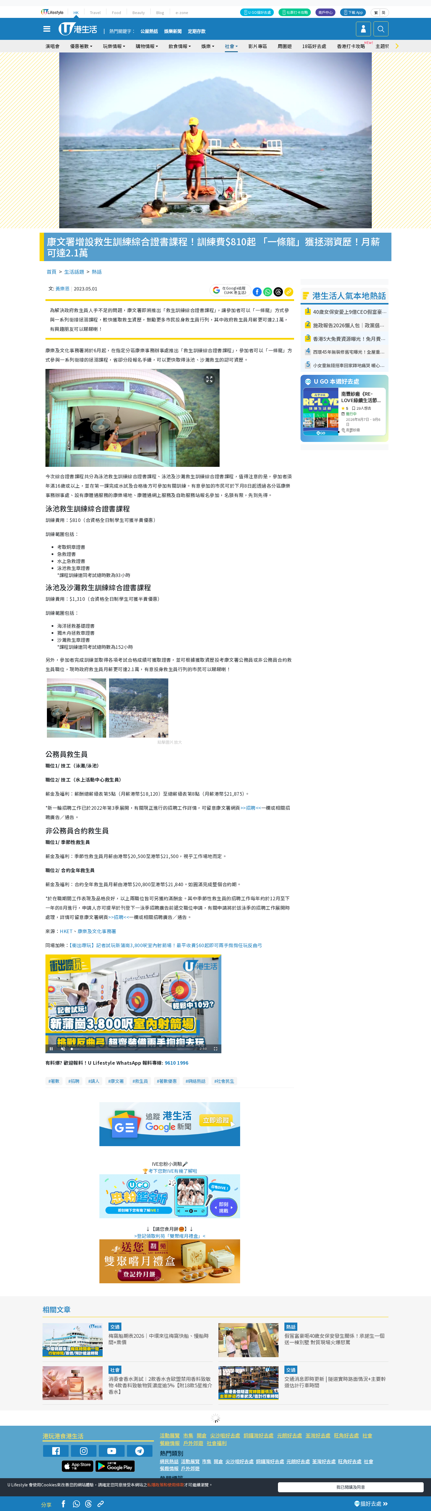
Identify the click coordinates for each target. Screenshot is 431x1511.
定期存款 (197, 31)
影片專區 (257, 46)
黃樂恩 (62, 288)
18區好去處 (314, 46)
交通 (115, 1326)
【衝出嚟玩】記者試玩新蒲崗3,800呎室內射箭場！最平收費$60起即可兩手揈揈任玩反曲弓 (165, 945)
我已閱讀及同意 (350, 1487)
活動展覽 (170, 1435)
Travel (95, 12)
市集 (188, 1435)
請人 (95, 1081)
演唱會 (52, 46)
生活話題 (74, 271)
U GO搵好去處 (259, 12)
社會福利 (217, 1443)
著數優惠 (168, 1081)
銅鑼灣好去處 (259, 1435)
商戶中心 (325, 12)
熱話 (97, 271)
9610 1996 (176, 1062)
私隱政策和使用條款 (165, 1485)
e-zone (182, 12)
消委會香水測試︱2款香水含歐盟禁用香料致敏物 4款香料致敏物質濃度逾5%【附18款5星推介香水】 (160, 1385)
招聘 (75, 1081)
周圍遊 (285, 46)
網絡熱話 (197, 1081)
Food (116, 12)
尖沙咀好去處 (225, 1435)
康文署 (117, 1081)
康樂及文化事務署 (97, 931)
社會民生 (225, 1081)
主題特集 (385, 46)
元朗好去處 (289, 1435)
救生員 (141, 1081)
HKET (66, 931)
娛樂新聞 (173, 31)
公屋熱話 (149, 31)
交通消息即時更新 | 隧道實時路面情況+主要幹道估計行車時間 (335, 1382)
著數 (55, 1081)
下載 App (355, 12)
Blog (160, 12)
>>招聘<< (250, 807)
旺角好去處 (346, 1435)
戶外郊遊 (193, 1443)
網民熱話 (169, 1461)
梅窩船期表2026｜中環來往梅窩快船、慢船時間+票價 (158, 1339)
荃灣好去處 (318, 1435)
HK (76, 12)
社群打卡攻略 (297, 12)
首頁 (52, 271)
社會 (115, 1369)
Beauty (139, 12)
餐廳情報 (170, 1443)
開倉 (202, 1435)
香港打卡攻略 (351, 46)
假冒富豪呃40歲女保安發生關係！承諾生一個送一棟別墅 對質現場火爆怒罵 (334, 1339)
